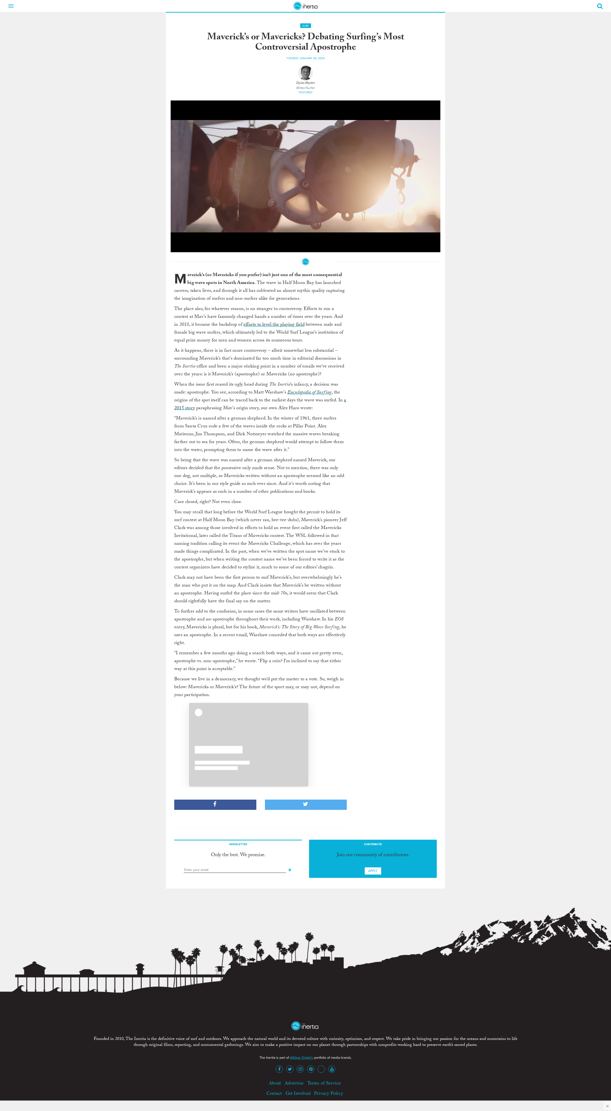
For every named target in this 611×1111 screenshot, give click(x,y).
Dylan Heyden (305, 83)
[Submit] (290, 870)
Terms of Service (324, 1083)
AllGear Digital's (301, 1058)
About (275, 1083)
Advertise (294, 1083)
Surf (305, 25)
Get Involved (298, 1093)
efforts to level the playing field (274, 325)
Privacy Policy (328, 1093)
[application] (305, 176)
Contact (274, 1093)
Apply (373, 871)
